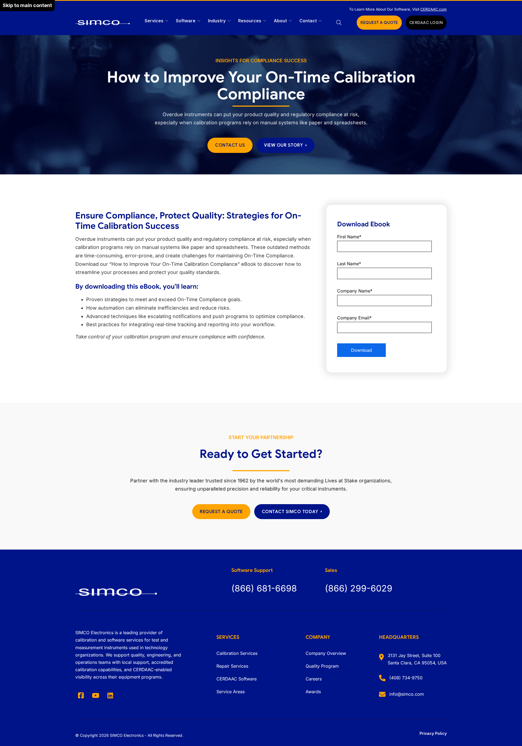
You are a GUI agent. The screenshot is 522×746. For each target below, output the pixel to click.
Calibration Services (236, 653)
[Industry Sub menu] (229, 20)
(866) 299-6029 (358, 588)
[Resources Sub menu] (264, 20)
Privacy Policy (433, 733)
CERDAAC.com (433, 9)
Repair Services (232, 666)
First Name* (349, 236)
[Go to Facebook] (80, 695)
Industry (217, 20)
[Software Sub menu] (198, 20)
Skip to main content (27, 5)
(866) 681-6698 (264, 588)
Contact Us (230, 145)
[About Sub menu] (290, 20)
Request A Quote (379, 22)
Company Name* (354, 291)
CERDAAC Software (236, 679)
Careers (314, 679)
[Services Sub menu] (166, 20)
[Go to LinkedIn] (110, 695)
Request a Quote (221, 511)
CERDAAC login (426, 22)
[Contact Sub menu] (320, 20)
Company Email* (354, 317)
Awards (313, 691)
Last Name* (349, 263)
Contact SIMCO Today (290, 511)
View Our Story (283, 145)
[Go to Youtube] (95, 695)
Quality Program (322, 666)
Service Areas (230, 691)
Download (361, 350)
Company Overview (326, 653)
